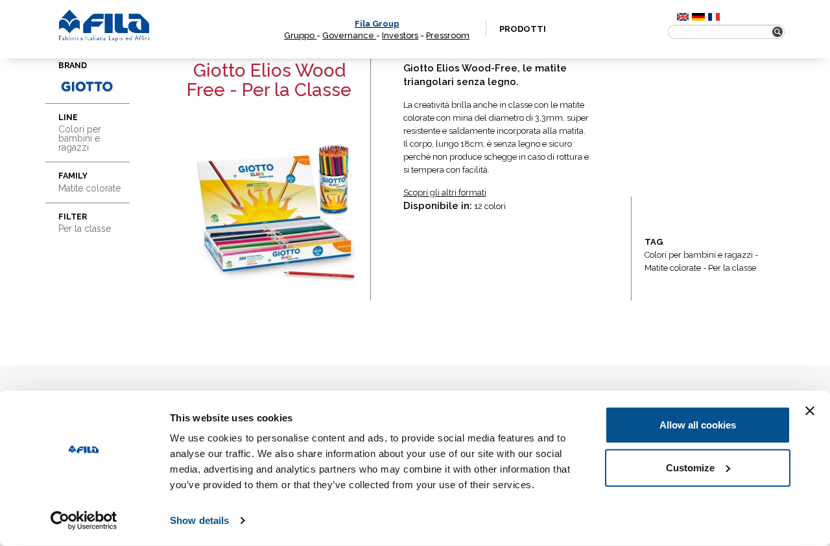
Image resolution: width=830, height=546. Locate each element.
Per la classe (732, 268)
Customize (690, 467)
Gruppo (300, 35)
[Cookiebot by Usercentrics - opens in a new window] (84, 520)
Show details (199, 520)
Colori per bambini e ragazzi (699, 255)
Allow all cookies (697, 424)
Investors (400, 35)
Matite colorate (673, 268)
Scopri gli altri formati (444, 192)
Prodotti (522, 29)
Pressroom (447, 35)
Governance (349, 35)
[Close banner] (809, 411)
